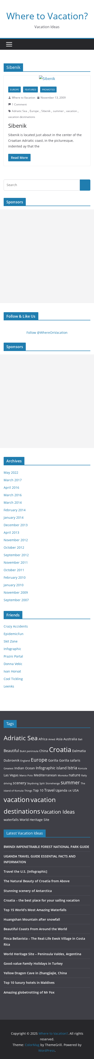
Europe (14, 89)
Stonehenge (53, 783)
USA (76, 790)
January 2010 (14, 585)
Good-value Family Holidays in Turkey (33, 963)
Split (42, 783)
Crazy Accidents (16, 626)
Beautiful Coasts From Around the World (35, 929)
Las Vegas (11, 775)
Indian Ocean (24, 768)
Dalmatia (79, 751)
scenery (19, 782)
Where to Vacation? (47, 16)
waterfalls (11, 819)
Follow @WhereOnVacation (47, 332)
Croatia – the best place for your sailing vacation (42, 900)
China (43, 751)
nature (74, 774)
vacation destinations (21, 117)
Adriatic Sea (19, 111)
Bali (80, 739)
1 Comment (19, 104)
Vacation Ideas (58, 811)
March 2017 (13, 480)
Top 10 (38, 790)
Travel (49, 790)
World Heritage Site (34, 819)
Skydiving (33, 783)
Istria (72, 767)
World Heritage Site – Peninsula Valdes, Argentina (42, 954)
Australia (70, 739)
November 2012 (16, 540)
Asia (59, 739)
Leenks (9, 686)
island (61, 767)
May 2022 (11, 472)
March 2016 (13, 495)
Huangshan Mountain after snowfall (32, 919)
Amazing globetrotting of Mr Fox (29, 992)
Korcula (82, 768)
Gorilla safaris (69, 760)
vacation (71, 111)
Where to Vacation (23, 98)
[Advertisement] (47, 256)
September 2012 (16, 555)
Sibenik (45, 111)
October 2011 (14, 570)
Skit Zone (11, 641)
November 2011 (16, 562)
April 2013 (11, 532)
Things (28, 790)
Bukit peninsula (29, 751)
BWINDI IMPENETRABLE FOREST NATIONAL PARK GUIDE (46, 847)
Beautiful (11, 750)
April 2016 (11, 487)
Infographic (12, 649)
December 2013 (16, 525)
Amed (51, 739)
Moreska (63, 775)
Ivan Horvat (12, 671)
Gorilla (53, 760)
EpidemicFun (14, 634)
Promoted (48, 89)
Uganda (61, 790)
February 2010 (15, 577)
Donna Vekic (13, 664)
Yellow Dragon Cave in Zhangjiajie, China (35, 973)
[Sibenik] (47, 78)
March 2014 (13, 502)
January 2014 (14, 517)
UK (70, 790)
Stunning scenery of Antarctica (28, 891)
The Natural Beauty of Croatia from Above (37, 881)
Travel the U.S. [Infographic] (25, 871)
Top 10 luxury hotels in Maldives (29, 982)
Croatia (60, 749)
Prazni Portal (13, 656)
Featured (30, 89)
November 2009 (16, 592)
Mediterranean (45, 775)
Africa (43, 739)
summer (58, 111)
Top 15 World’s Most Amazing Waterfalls (35, 910)
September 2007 (16, 600)
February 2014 (15, 510)
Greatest (8, 768)
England (25, 760)
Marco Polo (26, 775)
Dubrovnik (11, 760)
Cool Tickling (13, 679)
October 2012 (14, 547)
